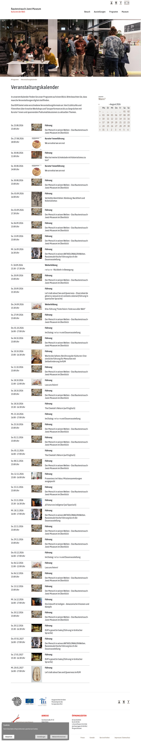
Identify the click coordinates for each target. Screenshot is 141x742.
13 (116, 118)
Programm (113, 11)
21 (120, 122)
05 (112, 115)
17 (103, 122)
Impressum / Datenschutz (122, 738)
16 (128, 118)
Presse (83, 738)
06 (116, 115)
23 (128, 122)
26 (112, 126)
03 (103, 115)
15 (124, 118)
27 (116, 126)
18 (108, 122)
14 (120, 118)
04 (108, 115)
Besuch (87, 11)
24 (103, 126)
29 (124, 126)
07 (120, 115)
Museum (125, 11)
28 (120, 126)
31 (103, 129)
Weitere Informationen (59, 737)
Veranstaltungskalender (29, 79)
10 (103, 118)
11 (108, 118)
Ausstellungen (100, 11)
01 (124, 111)
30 (128, 126)
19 (112, 122)
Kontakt (92, 738)
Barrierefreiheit (105, 738)
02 (128, 111)
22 (124, 122)
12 (112, 118)
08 (124, 115)
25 (108, 126)
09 (128, 115)
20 (116, 122)
